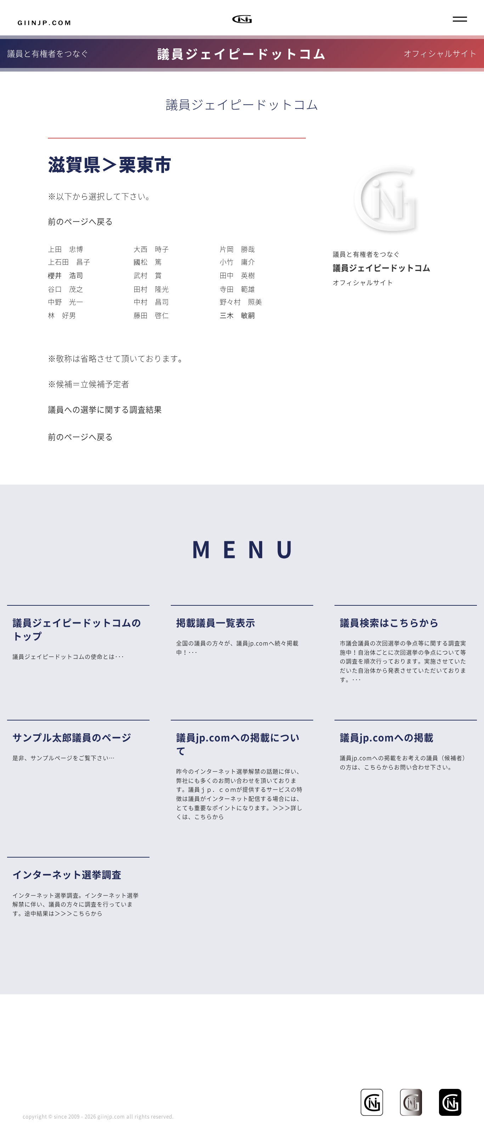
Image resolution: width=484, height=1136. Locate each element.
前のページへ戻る (80, 221)
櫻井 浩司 (65, 275)
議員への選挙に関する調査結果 (105, 409)
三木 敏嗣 (237, 315)
